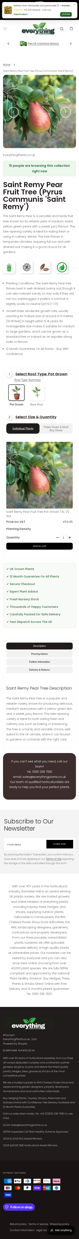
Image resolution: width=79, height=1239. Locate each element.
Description (39, 646)
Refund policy (18, 1224)
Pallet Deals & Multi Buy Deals (56, 428)
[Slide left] (8, 43)
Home (6, 64)
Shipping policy (59, 1224)
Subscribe (59, 844)
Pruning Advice (39, 654)
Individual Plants (23, 428)
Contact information (22, 1230)
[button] (5, 28)
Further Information (39, 661)
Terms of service (38, 1224)
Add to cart (39, 546)
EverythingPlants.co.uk (16, 1039)
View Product (21, 14)
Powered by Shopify (15, 1043)
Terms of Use (54, 859)
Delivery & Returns (39, 669)
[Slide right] (70, 43)
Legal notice (43, 1230)
